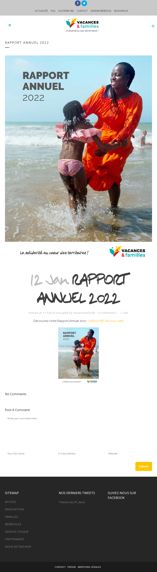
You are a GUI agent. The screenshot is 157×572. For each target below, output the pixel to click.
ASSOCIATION (14, 509)
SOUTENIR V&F (66, 10)
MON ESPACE (121, 10)
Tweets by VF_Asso (72, 502)
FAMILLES (11, 516)
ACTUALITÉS (41, 10)
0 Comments (107, 313)
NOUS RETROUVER (18, 546)
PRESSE (72, 566)
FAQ (53, 10)
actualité (62, 313)
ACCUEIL (10, 502)
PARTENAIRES (14, 539)
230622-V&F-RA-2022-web (106, 321)
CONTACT (82, 10)
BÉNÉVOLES (13, 524)
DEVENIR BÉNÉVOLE (101, 10)
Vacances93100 (84, 313)
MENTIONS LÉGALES (89, 566)
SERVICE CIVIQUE (17, 531)
